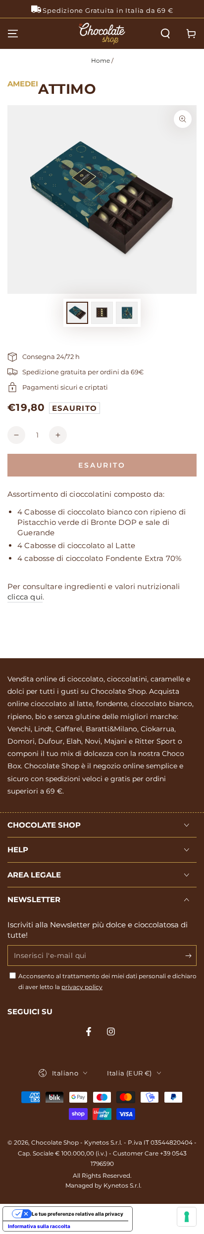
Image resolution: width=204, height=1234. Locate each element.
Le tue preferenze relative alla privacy (77, 1214)
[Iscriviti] (191, 956)
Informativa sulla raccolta (39, 1226)
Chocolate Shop (55, 1142)
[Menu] (13, 33)
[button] (165, 33)
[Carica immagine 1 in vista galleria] (77, 313)
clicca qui (25, 596)
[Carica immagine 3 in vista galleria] (127, 313)
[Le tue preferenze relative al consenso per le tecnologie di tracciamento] (186, 1216)
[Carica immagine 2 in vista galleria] (102, 313)
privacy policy (81, 987)
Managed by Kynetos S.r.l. (103, 1185)
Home (100, 60)
